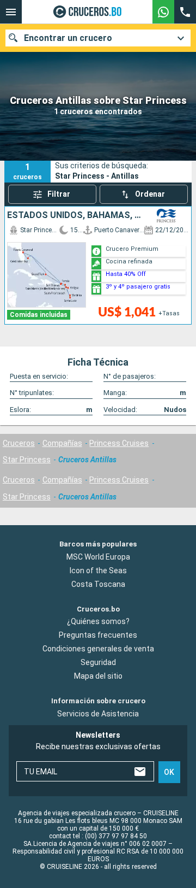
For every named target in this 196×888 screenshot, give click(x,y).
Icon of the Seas (98, 570)
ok (169, 772)
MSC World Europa (98, 556)
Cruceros (19, 443)
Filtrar (58, 194)
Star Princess (27, 459)
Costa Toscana (98, 584)
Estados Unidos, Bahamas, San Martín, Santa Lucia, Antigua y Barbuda (75, 215)
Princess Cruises (119, 443)
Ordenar (150, 194)
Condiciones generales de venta (98, 649)
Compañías (62, 443)
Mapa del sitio (98, 676)
